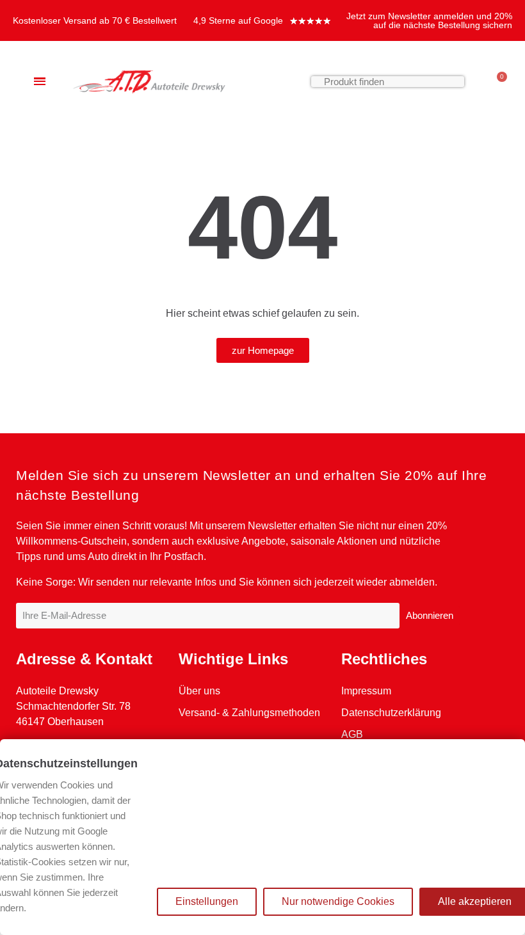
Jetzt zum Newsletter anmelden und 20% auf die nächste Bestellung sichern (429, 20)
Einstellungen (206, 901)
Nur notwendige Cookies (338, 901)
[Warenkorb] (496, 81)
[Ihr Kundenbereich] (477, 81)
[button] (262, 350)
